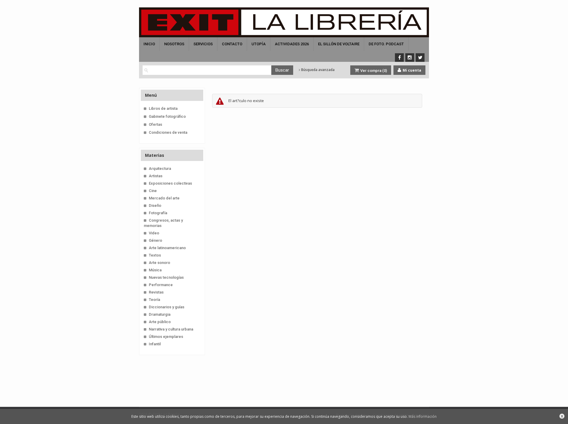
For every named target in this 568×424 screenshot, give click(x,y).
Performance (161, 285)
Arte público (160, 322)
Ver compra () (373, 70)
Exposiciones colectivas (170, 183)
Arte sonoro (159, 262)
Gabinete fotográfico (167, 116)
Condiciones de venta (168, 132)
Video (154, 233)
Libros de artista (163, 108)
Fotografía (158, 213)
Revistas (156, 292)
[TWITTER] (420, 57)
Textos (155, 255)
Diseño (155, 205)
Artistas (155, 176)
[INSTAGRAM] (409, 57)
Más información (423, 416)
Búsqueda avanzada (317, 70)
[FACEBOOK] (399, 57)
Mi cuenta (411, 70)
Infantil (155, 344)
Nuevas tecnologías (166, 277)
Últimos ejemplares (166, 336)
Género (155, 240)
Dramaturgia (159, 314)
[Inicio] (284, 22)
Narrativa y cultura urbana (171, 329)
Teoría (154, 299)
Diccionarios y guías (166, 307)
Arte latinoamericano (167, 248)
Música (155, 270)
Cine (153, 190)
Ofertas (155, 124)
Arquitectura (160, 168)
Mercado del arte (164, 198)
